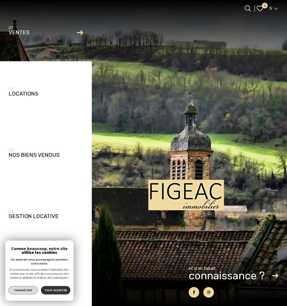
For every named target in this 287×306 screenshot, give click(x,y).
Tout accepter (56, 290)
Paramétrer (23, 290)
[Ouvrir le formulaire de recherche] (247, 8)
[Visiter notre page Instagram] (208, 292)
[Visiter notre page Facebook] (194, 292)
